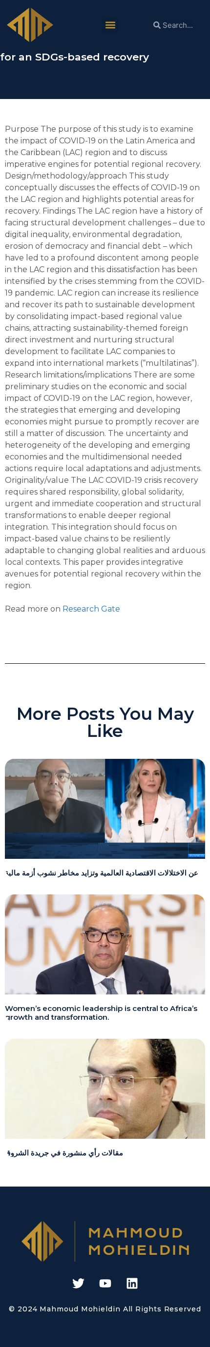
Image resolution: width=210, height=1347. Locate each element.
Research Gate (91, 609)
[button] (110, 25)
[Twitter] (78, 1283)
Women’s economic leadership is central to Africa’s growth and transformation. (101, 1013)
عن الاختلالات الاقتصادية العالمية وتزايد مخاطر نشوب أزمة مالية (101, 872)
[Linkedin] (132, 1283)
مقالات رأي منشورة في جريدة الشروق (64, 1152)
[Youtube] (105, 1283)
